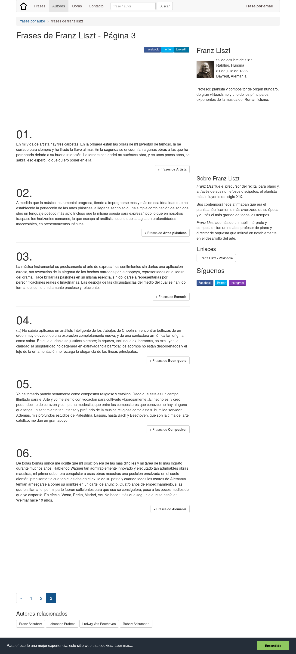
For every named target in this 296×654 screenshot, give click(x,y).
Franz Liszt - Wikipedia (216, 258)
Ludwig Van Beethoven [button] (99, 623)
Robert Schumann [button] (136, 623)
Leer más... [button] (124, 646)
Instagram (237, 282)
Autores (58, 6)
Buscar (165, 6)
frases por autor (32, 21)
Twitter (167, 49)
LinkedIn (181, 49)
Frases (39, 6)
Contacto (96, 6)
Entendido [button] (273, 646)
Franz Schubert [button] (30, 623)
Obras (77, 6)
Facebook (152, 49)
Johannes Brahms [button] (62, 623)
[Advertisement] (100, 89)
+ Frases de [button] (172, 169)
